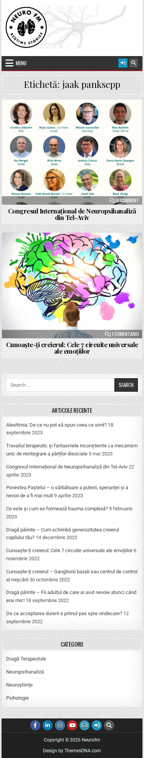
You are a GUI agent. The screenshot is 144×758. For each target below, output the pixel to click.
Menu (21, 63)
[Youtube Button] (72, 725)
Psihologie (17, 698)
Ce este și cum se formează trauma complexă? (57, 508)
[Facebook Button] (35, 725)
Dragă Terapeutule (26, 659)
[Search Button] (133, 63)
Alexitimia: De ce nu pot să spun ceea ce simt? (56, 425)
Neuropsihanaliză (25, 672)
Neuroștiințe (19, 685)
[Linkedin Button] (48, 725)
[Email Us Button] (84, 725)
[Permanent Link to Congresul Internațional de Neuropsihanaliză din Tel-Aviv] (72, 152)
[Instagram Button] (60, 725)
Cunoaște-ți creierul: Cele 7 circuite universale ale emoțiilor (72, 347)
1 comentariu (125, 334)
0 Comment (127, 200)
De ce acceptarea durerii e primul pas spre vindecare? (64, 613)
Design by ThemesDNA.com (72, 750)
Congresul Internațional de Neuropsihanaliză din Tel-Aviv (72, 214)
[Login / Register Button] (122, 63)
